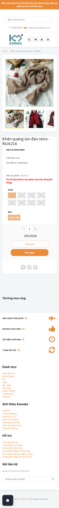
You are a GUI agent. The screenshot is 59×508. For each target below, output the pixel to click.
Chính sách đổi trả (10, 428)
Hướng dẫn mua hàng (12, 445)
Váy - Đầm (6, 385)
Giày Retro (7, 388)
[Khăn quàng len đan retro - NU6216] (29, 83)
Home (4, 51)
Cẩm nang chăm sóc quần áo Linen (17, 454)
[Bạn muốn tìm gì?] (50, 19)
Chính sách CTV (9, 417)
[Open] (7, 500)
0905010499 (17, 27)
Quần (4, 382)
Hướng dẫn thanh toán (12, 448)
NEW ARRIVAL (8, 373)
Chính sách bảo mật (11, 422)
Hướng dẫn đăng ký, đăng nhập (16, 451)
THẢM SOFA (8, 394)
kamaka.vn (23, 499)
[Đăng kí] (53, 478)
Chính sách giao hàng (11, 425)
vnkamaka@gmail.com (38, 27)
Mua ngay (29, 252)
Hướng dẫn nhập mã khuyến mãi (17, 457)
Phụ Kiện (6, 397)
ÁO (3, 379)
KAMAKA (6, 411)
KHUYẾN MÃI (8, 376)
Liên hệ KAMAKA (9, 414)
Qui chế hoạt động (10, 419)
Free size (14, 217)
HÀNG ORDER (8, 391)
